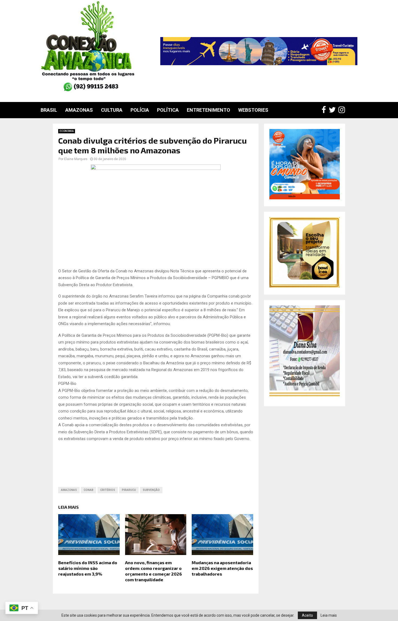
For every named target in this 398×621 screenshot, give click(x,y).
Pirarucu (129, 489)
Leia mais (329, 615)
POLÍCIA (140, 110)
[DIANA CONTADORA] (304, 398)
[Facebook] (325, 110)
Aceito (307, 615)
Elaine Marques (75, 159)
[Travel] (258, 51)
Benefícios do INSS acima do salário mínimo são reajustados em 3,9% (87, 568)
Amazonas (69, 489)
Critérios (107, 489)
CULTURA (111, 110)
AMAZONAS (79, 110)
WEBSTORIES (253, 110)
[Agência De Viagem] (304, 198)
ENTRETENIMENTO (208, 110)
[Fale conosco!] (304, 286)
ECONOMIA (67, 131)
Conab (88, 489)
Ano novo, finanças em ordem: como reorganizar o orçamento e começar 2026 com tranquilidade (153, 571)
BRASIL (49, 110)
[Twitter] (333, 110)
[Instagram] (343, 110)
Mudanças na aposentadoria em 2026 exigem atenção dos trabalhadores (222, 568)
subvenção (151, 489)
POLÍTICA (168, 110)
